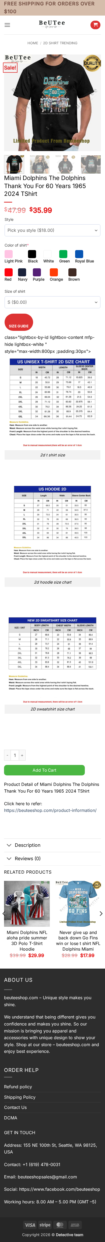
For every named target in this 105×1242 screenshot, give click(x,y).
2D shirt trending (60, 43)
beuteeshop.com (21, 997)
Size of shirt (15, 291)
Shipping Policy (20, 1097)
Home (32, 43)
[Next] (92, 102)
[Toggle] (9, 846)
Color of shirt (17, 245)
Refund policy (18, 1086)
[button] (7, 24)
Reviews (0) (28, 858)
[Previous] (13, 102)
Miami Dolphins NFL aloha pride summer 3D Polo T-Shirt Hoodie (27, 941)
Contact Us (15, 1107)
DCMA (10, 1117)
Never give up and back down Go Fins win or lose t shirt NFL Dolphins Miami (78, 941)
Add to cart (44, 770)
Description (27, 845)
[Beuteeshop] (52, 25)
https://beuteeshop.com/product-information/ (50, 810)
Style (9, 219)
